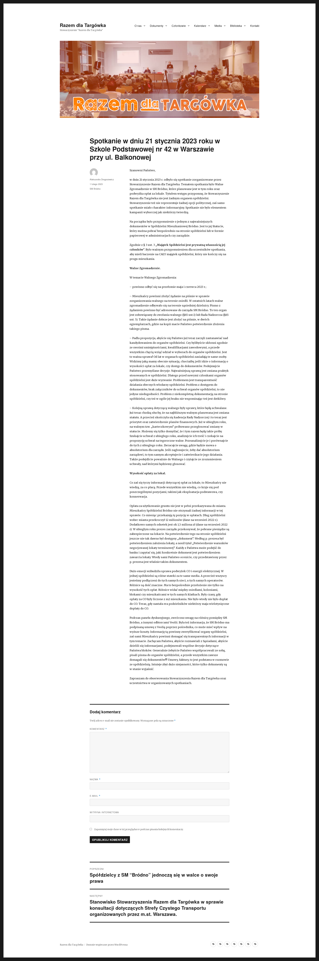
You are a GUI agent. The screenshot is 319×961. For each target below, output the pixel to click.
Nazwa (95, 779)
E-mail (95, 795)
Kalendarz (200, 26)
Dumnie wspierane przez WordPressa (107, 944)
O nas (138, 26)
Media (218, 26)
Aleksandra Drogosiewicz (102, 179)
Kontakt (254, 26)
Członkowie (179, 26)
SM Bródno (95, 188)
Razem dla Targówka (83, 25)
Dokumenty (156, 26)
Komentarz (98, 728)
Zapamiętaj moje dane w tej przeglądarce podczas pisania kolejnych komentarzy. (138, 829)
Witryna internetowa (104, 812)
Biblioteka (236, 26)
